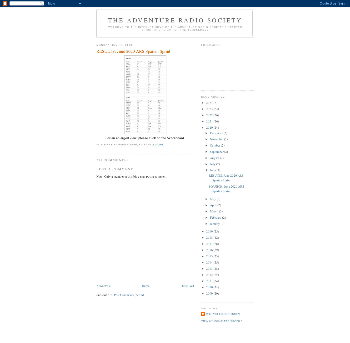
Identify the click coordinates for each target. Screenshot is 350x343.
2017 (210, 244)
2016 (210, 250)
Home (146, 286)
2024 (210, 102)
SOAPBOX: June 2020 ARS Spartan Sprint (226, 188)
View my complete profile (222, 321)
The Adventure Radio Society (175, 20)
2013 (210, 268)
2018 (210, 237)
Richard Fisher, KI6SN (223, 314)
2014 (210, 262)
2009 (210, 293)
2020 (210, 127)
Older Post (187, 286)
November (217, 139)
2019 (210, 231)
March (214, 211)
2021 (210, 121)
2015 (210, 256)
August (215, 158)
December (217, 133)
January (215, 224)
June (213, 170)
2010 (210, 287)
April (213, 205)
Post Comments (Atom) (129, 295)
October (215, 145)
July (213, 164)
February (216, 217)
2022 (210, 115)
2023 (210, 109)
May (213, 199)
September (217, 151)
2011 (210, 281)
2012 (210, 275)
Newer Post (103, 286)
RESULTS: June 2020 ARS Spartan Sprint (226, 177)
